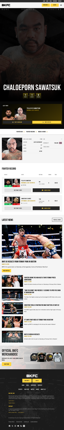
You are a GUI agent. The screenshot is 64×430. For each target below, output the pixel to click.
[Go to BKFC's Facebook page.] (10, 426)
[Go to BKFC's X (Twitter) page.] (12, 426)
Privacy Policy (11, 421)
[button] (61, 5)
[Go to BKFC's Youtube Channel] (18, 426)
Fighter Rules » (12, 403)
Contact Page (34, 408)
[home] (6, 5)
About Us (43, 389)
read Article (6, 271)
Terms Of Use (19, 421)
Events (20, 389)
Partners (33, 385)
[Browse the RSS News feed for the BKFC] (21, 426)
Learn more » (11, 400)
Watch (32, 389)
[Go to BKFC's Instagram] (15, 426)
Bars (23, 385)
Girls (27, 385)
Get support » (21, 412)
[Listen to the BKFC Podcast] (24, 426)
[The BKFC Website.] (32, 376)
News (37, 389)
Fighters (26, 389)
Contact (40, 385)
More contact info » (13, 412)
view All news (57, 220)
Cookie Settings (34, 421)
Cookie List (26, 421)
